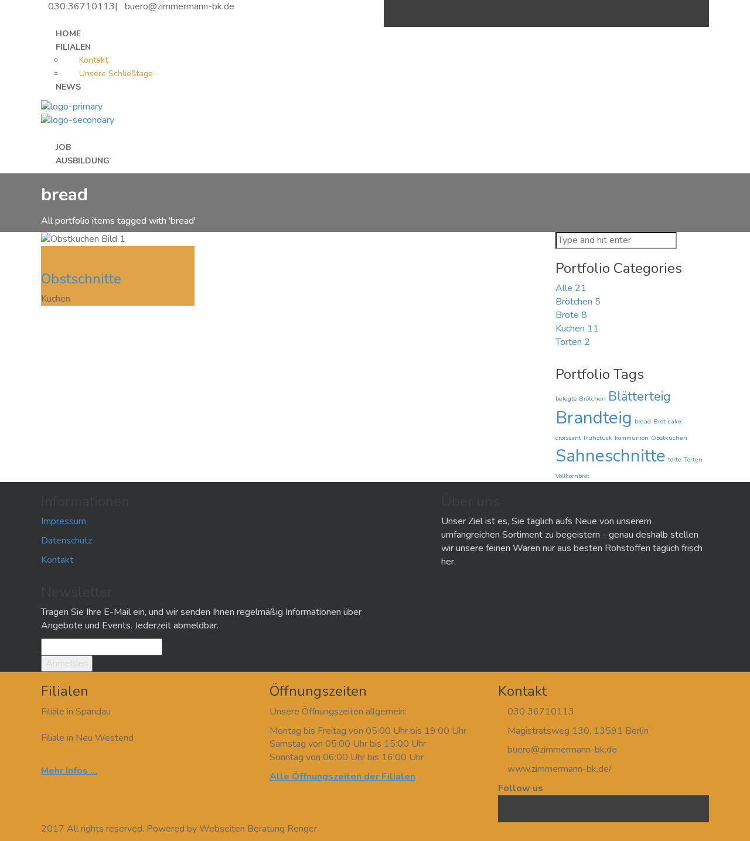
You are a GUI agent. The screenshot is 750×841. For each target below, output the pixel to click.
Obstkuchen (669, 437)
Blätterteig (639, 396)
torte (674, 459)
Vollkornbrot (572, 475)
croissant (568, 437)
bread (643, 421)
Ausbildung (83, 160)
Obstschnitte (81, 278)
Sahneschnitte (610, 455)
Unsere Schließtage (116, 73)
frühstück (598, 437)
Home (68, 33)
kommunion (632, 437)
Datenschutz (66, 540)
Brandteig (593, 417)
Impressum (63, 521)
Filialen (73, 47)
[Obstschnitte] (44, 252)
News (68, 87)
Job (63, 147)
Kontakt (93, 60)
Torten (693, 459)
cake (674, 421)
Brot (659, 421)
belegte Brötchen (580, 398)
